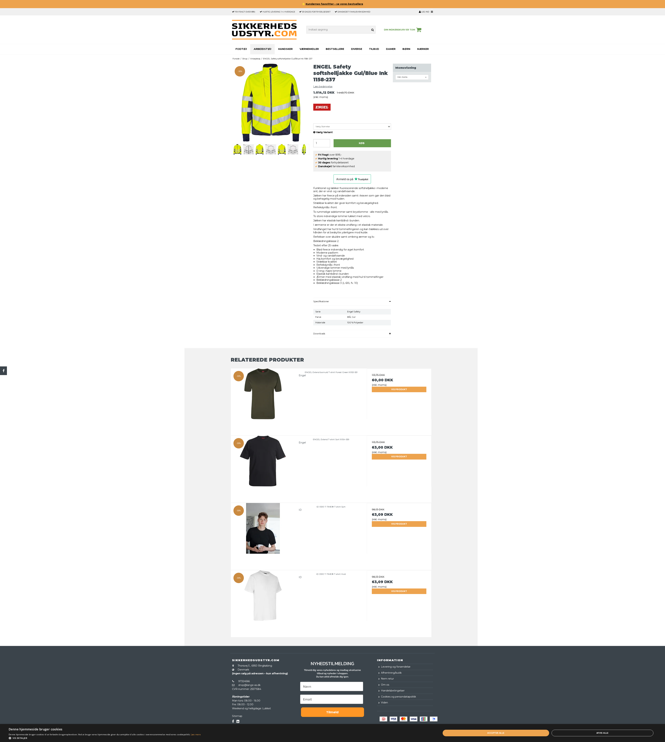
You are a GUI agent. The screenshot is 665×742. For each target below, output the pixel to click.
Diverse (356, 49)
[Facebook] (3, 370)
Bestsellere (335, 49)
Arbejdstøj (262, 49)
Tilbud (374, 49)
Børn (406, 49)
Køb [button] (362, 143)
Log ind (425, 12)
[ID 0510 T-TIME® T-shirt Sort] (263, 535)
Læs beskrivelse (322, 86)
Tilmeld (332, 712)
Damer (391, 49)
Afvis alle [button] (602, 732)
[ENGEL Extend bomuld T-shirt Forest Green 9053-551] (263, 400)
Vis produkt (399, 389)
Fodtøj (241, 49)
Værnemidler (309, 49)
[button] (105, 737)
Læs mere (196, 734)
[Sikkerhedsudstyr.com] (264, 29)
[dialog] (332, 733)
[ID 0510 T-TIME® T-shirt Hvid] (263, 602)
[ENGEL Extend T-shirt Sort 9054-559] (263, 468)
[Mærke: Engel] (322, 112)
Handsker (285, 49)
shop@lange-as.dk (249, 685)
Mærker (423, 49)
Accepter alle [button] (495, 732)
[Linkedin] (237, 721)
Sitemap (237, 716)
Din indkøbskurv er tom (399, 29)
